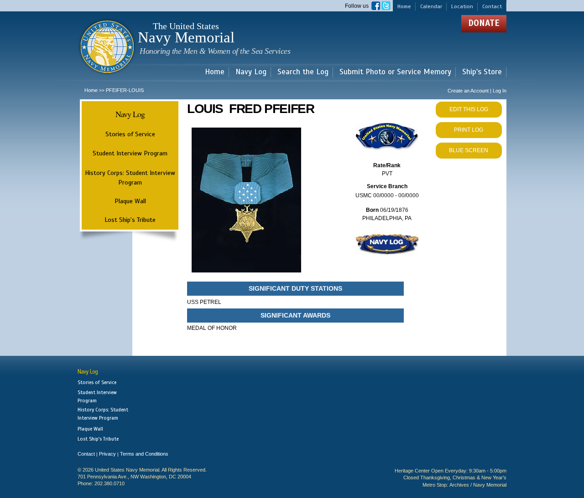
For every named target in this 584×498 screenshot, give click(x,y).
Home (404, 6)
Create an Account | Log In (477, 90)
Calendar (431, 6)
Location (462, 6)
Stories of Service (130, 134)
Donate (484, 23)
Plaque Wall (130, 201)
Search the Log (302, 72)
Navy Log (250, 72)
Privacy (107, 454)
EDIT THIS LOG (468, 109)
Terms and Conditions (144, 454)
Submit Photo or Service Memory (395, 72)
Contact (492, 6)
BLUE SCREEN (468, 150)
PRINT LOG (468, 130)
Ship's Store (482, 72)
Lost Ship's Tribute (130, 220)
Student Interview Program (130, 153)
